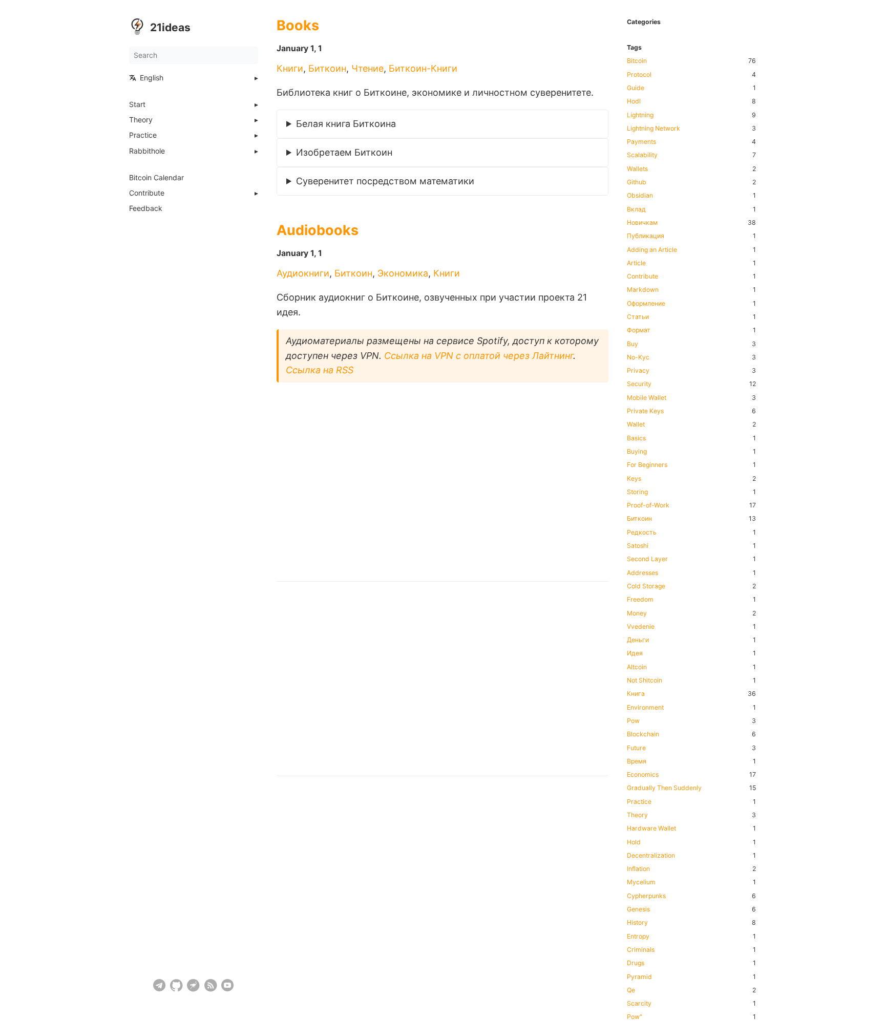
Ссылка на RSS (319, 370)
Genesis (638, 909)
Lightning (640, 115)
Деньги (638, 640)
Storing (637, 492)
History (637, 922)
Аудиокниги (303, 273)
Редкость (642, 532)
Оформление (646, 303)
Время (636, 761)
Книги (290, 68)
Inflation (638, 869)
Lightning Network (653, 128)
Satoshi (637, 545)
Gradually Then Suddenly (664, 788)
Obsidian (640, 195)
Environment (645, 707)
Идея (635, 653)
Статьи (638, 317)
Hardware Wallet (651, 828)
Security (639, 384)
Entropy (638, 936)
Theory (141, 120)
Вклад (636, 209)
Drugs (635, 963)
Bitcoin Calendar (156, 178)
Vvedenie (641, 626)
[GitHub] (176, 985)
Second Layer (647, 559)
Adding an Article (652, 249)
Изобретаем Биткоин (344, 152)
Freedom (640, 599)
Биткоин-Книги (423, 68)
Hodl (634, 101)
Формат (638, 330)
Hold (634, 842)
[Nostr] (193, 985)
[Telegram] (159, 985)
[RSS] (210, 985)
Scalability (642, 155)
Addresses (642, 573)
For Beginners (647, 465)
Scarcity (639, 1003)
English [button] (151, 78)
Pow (633, 721)
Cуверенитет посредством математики (385, 181)
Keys (634, 478)
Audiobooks (318, 230)
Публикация (645, 236)
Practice (143, 135)
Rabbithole (147, 151)
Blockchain (643, 734)
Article (636, 263)
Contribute (146, 193)
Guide (635, 88)
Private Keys (645, 411)
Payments (641, 141)
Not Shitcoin (644, 680)
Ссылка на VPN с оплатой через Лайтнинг (478, 355)
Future (636, 748)
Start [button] (137, 104)
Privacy (638, 370)
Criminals (641, 949)
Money (637, 613)
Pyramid (639, 977)
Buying (637, 451)
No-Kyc (638, 357)
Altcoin (637, 667)
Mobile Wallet (646, 397)
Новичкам (642, 222)
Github (636, 182)
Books (298, 25)
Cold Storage (646, 586)
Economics (643, 774)
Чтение (367, 68)
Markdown (643, 289)
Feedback (145, 208)
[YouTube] (227, 985)
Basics (636, 438)
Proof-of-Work (648, 505)
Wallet (636, 424)
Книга (636, 693)
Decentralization (651, 855)
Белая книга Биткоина (346, 123)
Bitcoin (637, 61)
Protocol (639, 74)
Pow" (634, 1016)
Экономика (402, 273)
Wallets (637, 169)
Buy (632, 344)
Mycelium (641, 882)
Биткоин (327, 68)
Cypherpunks (646, 896)
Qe (631, 990)
